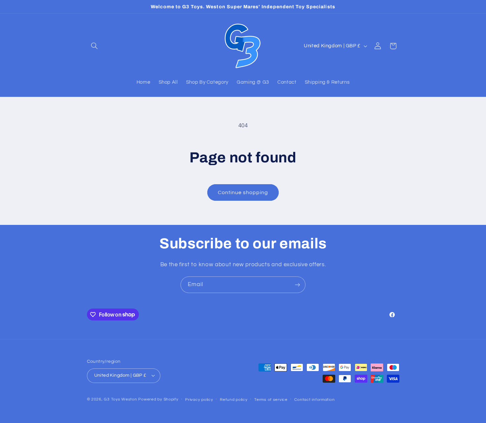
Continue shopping (243, 192)
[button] (94, 46)
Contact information (314, 400)
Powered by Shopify (158, 399)
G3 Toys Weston (120, 399)
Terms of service (271, 400)
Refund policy (234, 400)
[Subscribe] (297, 284)
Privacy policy (199, 400)
